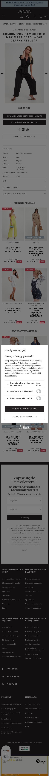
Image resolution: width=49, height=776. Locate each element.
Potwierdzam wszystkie (24, 408)
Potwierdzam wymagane (24, 416)
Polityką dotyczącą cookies (28, 363)
